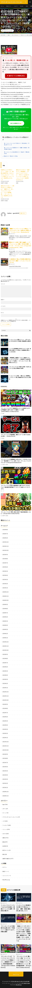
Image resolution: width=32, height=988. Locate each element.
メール (3, 306)
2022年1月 (5, 737)
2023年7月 (5, 662)
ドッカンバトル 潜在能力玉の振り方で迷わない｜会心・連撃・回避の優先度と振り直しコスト (23, 907)
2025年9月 (5, 554)
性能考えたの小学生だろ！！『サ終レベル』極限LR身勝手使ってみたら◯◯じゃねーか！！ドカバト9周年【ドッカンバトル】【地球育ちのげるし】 (7, 174)
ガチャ (4, 808)
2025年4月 (5, 575)
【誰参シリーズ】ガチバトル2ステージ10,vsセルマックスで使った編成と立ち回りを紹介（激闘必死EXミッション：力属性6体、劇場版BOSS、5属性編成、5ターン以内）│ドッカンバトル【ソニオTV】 (23, 933)
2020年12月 (5, 791)
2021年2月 (5, 783)
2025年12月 (5, 542)
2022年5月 (5, 721)
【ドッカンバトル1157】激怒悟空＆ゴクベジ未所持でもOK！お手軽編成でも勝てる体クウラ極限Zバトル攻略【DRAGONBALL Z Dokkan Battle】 (16, 410)
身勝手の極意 (5, 464)
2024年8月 (5, 608)
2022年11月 (5, 696)
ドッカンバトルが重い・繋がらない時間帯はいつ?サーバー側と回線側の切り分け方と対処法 (20, 377)
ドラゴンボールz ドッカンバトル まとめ (20, 981)
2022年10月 (5, 700)
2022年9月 (5, 704)
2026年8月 (5, 529)
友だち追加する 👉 (16, 123)
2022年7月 (5, 712)
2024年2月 (5, 633)
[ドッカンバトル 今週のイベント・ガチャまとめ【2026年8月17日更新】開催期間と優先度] (4, 342)
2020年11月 (5, 795)
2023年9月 (5, 654)
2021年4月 (5, 775)
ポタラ (4, 833)
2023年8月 (5, 658)
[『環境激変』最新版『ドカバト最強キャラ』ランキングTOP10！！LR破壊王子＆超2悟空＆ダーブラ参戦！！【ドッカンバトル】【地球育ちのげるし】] (4, 360)
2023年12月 (5, 642)
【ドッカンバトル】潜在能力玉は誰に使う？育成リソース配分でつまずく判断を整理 (8, 928)
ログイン (4, 867)
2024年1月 (5, 637)
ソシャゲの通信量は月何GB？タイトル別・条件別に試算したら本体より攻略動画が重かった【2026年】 (20, 350)
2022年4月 (5, 725)
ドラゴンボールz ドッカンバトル (10, 817)
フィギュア (5, 825)
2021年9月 (5, 754)
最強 (3, 438)
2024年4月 (5, 625)
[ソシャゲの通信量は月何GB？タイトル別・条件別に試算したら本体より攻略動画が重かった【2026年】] (4, 351)
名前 (2, 299)
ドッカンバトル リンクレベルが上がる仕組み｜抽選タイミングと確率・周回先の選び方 (8, 907)
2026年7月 (5, 533)
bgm (3, 804)
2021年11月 (5, 746)
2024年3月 (5, 629)
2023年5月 (5, 671)
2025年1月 (5, 587)
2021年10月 (5, 750)
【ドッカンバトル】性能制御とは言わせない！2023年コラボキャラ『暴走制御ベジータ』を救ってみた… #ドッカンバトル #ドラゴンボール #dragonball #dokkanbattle (16, 461)
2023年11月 (5, 646)
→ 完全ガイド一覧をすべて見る (10, 156)
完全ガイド (8, 6)
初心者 (21, 6)
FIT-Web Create (26, 983)
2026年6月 (5, 538)
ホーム (2, 6)
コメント (3, 283)
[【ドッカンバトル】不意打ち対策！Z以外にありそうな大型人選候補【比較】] (4, 369)
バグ (3, 490)
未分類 (4, 846)
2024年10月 (5, 600)
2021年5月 (5, 771)
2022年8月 (5, 708)
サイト (2, 312)
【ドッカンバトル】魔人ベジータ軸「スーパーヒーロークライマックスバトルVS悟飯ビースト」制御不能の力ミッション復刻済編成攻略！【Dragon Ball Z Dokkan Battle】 (23, 962)
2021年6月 (5, 766)
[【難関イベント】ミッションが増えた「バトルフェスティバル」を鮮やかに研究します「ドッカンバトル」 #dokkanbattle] (4, 231)
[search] (30, 330)
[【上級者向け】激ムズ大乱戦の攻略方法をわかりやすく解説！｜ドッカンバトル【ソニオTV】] (4, 262)
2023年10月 (5, 650)
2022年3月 (5, 729)
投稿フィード (5, 871)
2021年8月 (5, 758)
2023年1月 (5, 687)
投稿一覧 (22, 213)
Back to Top (16, 974)
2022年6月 (5, 716)
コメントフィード (6, 875)
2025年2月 (5, 583)
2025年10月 (5, 550)
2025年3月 (5, 579)
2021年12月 (5, 741)
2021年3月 (5, 779)
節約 (3, 854)
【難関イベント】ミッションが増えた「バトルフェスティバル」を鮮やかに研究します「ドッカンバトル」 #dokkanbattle (20, 230)
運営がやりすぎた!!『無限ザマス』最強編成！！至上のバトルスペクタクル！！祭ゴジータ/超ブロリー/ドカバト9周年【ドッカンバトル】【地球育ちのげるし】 (22, 174)
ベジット (4, 829)
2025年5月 (5, 571)
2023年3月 (5, 679)
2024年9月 (5, 604)
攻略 (11, 30)
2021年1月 (5, 787)
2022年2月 (5, 733)
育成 (27, 6)
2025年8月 (5, 558)
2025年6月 (5, 567)
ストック (4, 812)
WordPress (19, 984)
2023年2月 (5, 683)
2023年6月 (5, 666)
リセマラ (16, 6)
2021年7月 (5, 762)
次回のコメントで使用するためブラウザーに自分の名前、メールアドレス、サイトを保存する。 (16, 321)
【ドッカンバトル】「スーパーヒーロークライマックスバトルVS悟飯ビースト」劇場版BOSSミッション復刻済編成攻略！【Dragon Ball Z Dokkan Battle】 (8, 962)
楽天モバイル (5, 850)
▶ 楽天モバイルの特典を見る (16, 75)
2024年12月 (5, 592)
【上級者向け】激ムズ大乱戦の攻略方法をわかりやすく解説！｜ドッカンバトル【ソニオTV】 (20, 260)
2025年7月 (5, 563)
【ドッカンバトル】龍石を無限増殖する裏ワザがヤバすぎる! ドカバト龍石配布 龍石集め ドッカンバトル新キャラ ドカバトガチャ (15, 487)
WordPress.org (6, 879)
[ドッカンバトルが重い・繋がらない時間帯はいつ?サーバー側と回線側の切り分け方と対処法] (4, 378)
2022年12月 (5, 691)
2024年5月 (5, 621)
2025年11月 (5, 546)
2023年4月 (5, 675)
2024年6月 (5, 617)
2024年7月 (5, 612)
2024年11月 (5, 596)
